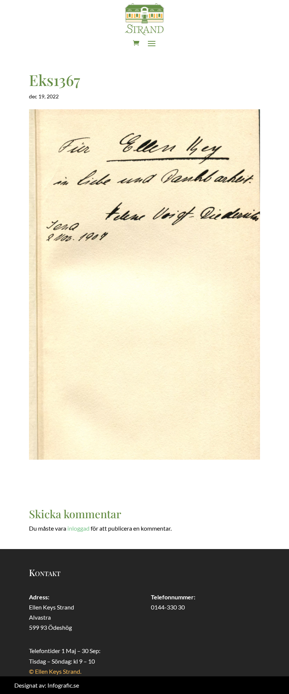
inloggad (78, 528)
